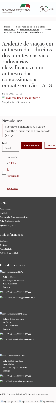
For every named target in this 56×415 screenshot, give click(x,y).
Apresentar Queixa (8, 225)
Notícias (3, 245)
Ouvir (36, 97)
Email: (4, 143)
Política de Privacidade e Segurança (13, 176)
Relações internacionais (10, 221)
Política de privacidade (9, 253)
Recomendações (29, 29)
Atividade (4, 213)
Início (7, 27)
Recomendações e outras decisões (14, 217)
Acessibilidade (6, 249)
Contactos (4, 241)
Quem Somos (5, 209)
